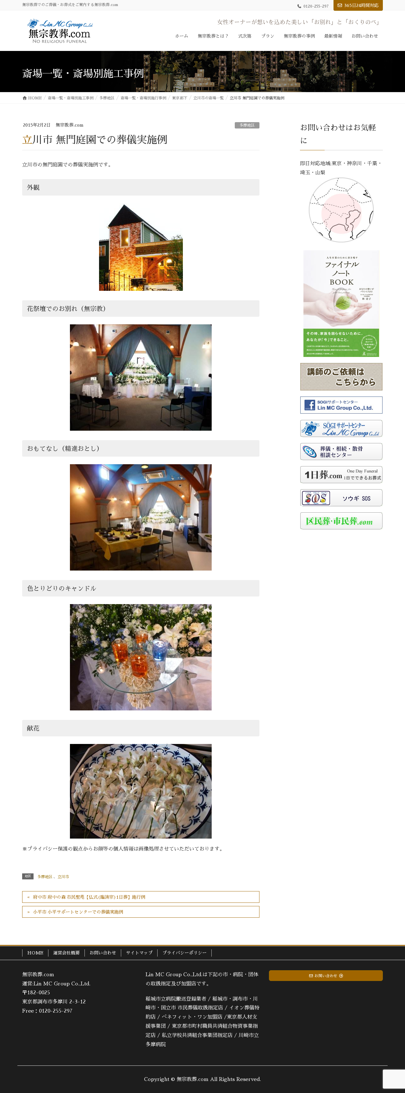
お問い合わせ (103, 953)
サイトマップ (139, 953)
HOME (35, 953)
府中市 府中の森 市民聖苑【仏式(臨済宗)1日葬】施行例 (89, 897)
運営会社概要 (66, 953)
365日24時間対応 (361, 5)
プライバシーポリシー (184, 953)
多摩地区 (247, 125)
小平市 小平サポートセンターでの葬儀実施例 (78, 912)
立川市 (63, 877)
